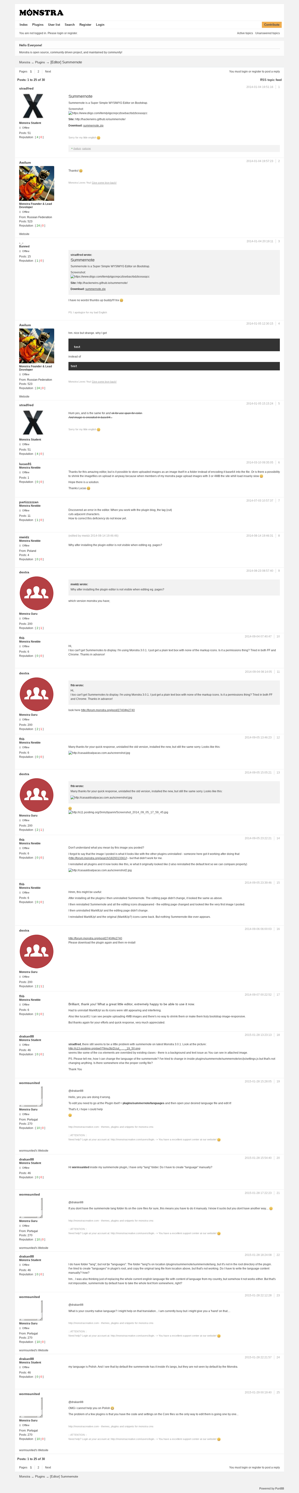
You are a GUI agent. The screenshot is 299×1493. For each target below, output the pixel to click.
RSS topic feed (271, 80)
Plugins (37, 24)
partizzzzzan (29, 502)
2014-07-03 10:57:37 (259, 500)
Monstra (24, 62)
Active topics (245, 33)
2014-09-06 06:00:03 (258, 929)
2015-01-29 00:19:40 (258, 1392)
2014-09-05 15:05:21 (258, 772)
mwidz (24, 537)
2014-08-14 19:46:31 (259, 535)
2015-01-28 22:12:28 (258, 1295)
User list (54, 24)
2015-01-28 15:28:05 (258, 1081)
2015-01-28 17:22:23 (258, 1193)
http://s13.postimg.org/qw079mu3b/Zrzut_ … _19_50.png (104, 1048)
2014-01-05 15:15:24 (259, 403)
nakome (86, 148)
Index (24, 24)
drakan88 (26, 1036)
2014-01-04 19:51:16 (259, 87)
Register (85, 24)
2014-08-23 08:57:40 (259, 570)
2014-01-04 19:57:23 (259, 161)
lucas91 (25, 464)
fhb (22, 638)
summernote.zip (93, 125)
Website (24, 234)
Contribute (271, 24)
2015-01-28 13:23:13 (258, 1035)
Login (100, 24)
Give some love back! (104, 182)
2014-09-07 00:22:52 (258, 994)
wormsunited (29, 1083)
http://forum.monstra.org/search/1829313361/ (97, 858)
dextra (24, 572)
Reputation (26, 137)
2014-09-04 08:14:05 (258, 671)
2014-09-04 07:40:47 (258, 636)
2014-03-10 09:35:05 (259, 462)
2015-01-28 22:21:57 (258, 1357)
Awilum (77, 148)
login (245, 71)
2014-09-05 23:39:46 (258, 882)
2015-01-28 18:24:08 (258, 1255)
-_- (21, 243)
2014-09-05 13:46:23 (258, 737)
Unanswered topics (267, 33)
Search (70, 24)
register (256, 71)
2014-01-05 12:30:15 (259, 323)
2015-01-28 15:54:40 (258, 1158)
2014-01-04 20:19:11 (260, 241)
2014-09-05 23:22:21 (258, 838)
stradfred (26, 88)
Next (48, 71)
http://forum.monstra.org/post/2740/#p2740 (108, 710)
